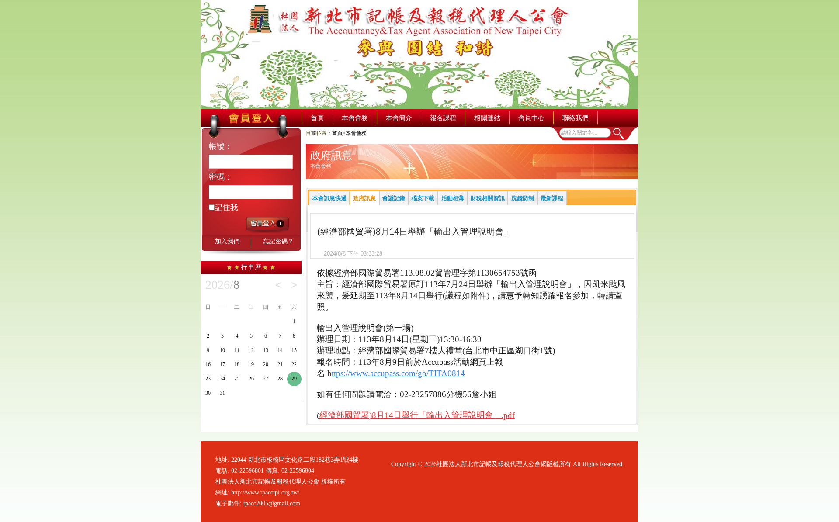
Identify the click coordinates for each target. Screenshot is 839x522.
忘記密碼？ (278, 241)
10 (222, 350)
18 (236, 364)
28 (280, 379)
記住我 (226, 207)
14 (280, 350)
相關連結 (487, 117)
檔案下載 (423, 198)
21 (280, 364)
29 (294, 379)
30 (208, 393)
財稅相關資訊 (488, 198)
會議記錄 (393, 198)
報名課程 (443, 117)
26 (251, 379)
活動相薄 (452, 198)
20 (265, 364)
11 (236, 350)
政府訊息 (364, 198)
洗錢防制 (522, 198)
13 (265, 350)
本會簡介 (399, 117)
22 (294, 364)
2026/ (222, 284)
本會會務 (355, 117)
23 (208, 379)
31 (222, 393)
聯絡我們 (575, 117)
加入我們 (227, 241)
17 (222, 364)
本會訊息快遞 (329, 198)
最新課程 (552, 198)
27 (265, 379)
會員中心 (531, 117)
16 (208, 364)
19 (251, 364)
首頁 (317, 117)
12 (251, 350)
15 (294, 350)
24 (222, 379)
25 (236, 379)
